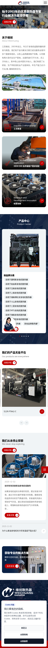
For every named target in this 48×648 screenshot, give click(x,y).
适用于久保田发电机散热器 (16, 319)
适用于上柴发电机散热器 (15, 293)
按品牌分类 (9, 275)
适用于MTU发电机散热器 (15, 310)
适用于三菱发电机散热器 (15, 306)
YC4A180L (18, 411)
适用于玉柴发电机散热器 (15, 288)
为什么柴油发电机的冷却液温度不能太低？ (19, 531)
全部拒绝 (24, 634)
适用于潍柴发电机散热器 (15, 315)
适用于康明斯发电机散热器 (16, 280)
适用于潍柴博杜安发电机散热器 (18, 297)
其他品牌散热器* (31, 324)
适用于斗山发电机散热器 (15, 302)
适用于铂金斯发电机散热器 (16, 284)
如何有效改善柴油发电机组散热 (18, 486)
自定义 (24, 628)
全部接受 (24, 641)
